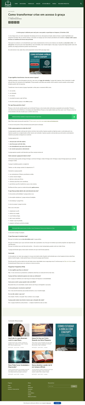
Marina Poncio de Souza (16, 18)
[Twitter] (12, 22)
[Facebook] (9, 22)
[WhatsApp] (18, 22)
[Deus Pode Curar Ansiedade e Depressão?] (18, 356)
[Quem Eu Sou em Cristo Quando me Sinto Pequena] (42, 330)
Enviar (74, 386)
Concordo (57, 403)
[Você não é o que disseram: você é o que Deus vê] (18, 330)
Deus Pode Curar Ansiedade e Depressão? (18, 366)
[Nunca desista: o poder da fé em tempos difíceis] (42, 356)
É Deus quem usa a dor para (43, 121)
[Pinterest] (15, 22)
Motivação (11, 11)
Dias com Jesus (68, 261)
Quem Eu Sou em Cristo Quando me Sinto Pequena (41, 339)
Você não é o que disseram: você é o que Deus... (17, 339)
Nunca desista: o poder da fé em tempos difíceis (42, 366)
